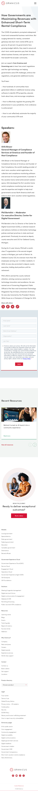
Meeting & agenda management (11, 590)
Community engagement (8, 732)
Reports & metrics (6, 626)
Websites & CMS (6, 599)
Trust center (5, 695)
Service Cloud (5, 566)
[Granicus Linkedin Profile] (20, 776)
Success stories (5, 629)
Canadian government (8, 548)
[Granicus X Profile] (24, 776)
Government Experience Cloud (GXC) (12, 563)
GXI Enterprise (5, 577)
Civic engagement (6, 729)
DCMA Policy (5, 712)
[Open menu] (35, 3)
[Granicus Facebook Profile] (13, 776)
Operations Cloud (6, 572)
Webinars (4, 631)
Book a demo (19, 516)
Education (4, 545)
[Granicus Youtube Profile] (16, 776)
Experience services (7, 653)
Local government (6, 533)
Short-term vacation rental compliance (13, 755)
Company (4, 641)
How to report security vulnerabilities (12, 718)
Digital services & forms (8, 593)
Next (35, 445)
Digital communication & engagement (12, 596)
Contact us (4, 666)
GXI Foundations (6, 580)
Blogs (3, 617)
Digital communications (8, 738)
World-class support (7, 656)
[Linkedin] (12, 306)
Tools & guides (5, 623)
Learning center (6, 614)
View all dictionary (6, 758)
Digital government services (9, 741)
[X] (3, 306)
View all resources (7, 445)
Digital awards (5, 650)
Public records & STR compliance (11, 604)
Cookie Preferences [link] (19, 785)
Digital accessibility (6, 735)
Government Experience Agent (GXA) (12, 575)
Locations (4, 674)
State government (6, 539)
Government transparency (9, 752)
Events (3, 620)
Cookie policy (5, 707)
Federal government (7, 542)
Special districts (6, 536)
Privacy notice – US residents (10, 704)
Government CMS (6, 749)
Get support (5, 671)
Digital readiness (6, 743)
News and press (6, 644)
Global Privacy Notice (7, 701)
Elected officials (6, 553)
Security (3, 710)
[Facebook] (8, 306)
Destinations (5, 550)
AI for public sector (7, 726)
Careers (3, 647)
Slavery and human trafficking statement (13, 715)
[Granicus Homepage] (18, 769)
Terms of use (5, 698)
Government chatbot (7, 746)
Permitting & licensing (7, 602)
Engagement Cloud (7, 569)
